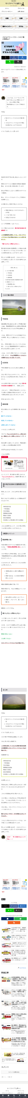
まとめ (8, 288)
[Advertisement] (14, 158)
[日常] (7, 18)
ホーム (7, 1090)
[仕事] (21, 18)
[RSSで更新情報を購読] (14, 922)
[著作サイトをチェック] (7, 918)
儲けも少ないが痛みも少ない (15, 286)
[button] (18, 62)
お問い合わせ (20, 1093)
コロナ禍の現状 (10, 270)
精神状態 (10, 277)
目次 (12, 267)
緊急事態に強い (11, 284)
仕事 (4, 899)
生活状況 (10, 275)
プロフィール (20, 1090)
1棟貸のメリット (10, 282)
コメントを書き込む (14, 1072)
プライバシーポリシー (7, 1093)
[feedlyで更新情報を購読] (20, 918)
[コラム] (21, 26)
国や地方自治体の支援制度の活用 (14, 279)
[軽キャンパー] (7, 26)
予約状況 (10, 273)
